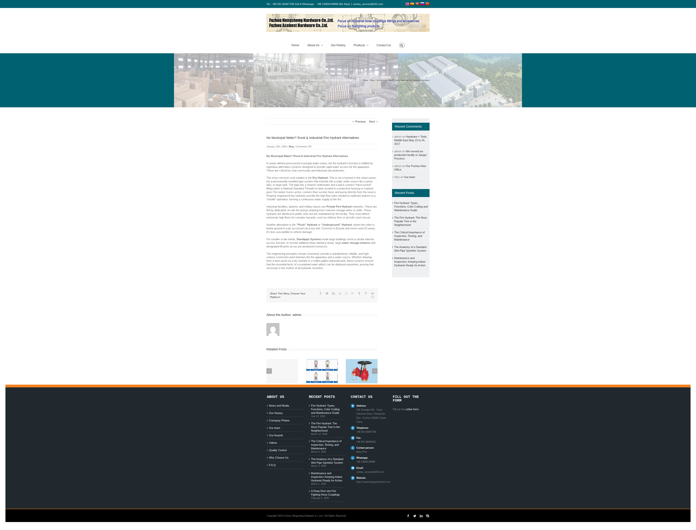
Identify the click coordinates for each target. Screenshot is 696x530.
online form (412, 409)
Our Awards (276, 435)
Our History (276, 413)
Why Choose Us (279, 457)
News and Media (279, 405)
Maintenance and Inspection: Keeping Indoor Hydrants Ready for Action (410, 261)
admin (297, 315)
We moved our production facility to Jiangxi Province (410, 155)
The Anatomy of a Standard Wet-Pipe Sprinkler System (327, 460)
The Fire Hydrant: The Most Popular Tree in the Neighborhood (410, 221)
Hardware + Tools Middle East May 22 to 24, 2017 (410, 140)
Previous (360, 121)
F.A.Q (272, 465)
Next (372, 121)
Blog (291, 146)
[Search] (402, 45)
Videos (273, 442)
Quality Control (278, 450)
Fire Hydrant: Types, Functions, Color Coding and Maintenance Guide (411, 206)
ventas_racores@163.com (368, 4)
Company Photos (279, 420)
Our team (409, 177)
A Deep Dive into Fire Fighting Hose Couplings (325, 492)
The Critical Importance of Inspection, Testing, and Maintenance (409, 236)
